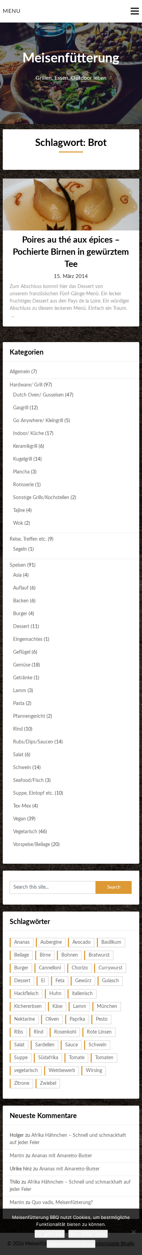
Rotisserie (23, 484)
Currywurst (110, 968)
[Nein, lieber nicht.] (133, 1231)
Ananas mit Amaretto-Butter (62, 1155)
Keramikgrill (25, 446)
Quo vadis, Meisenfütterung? (62, 1202)
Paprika (77, 1019)
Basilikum (111, 942)
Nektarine (24, 1019)
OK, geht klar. (49, 1234)
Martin (17, 1155)
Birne (45, 955)
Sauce (71, 1045)
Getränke (22, 678)
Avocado (81, 942)
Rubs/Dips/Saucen (33, 742)
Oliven (52, 1019)
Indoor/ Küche (28, 433)
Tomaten (104, 1057)
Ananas (22, 942)
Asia (17, 575)
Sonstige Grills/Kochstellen (41, 497)
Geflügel (21, 652)
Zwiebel (48, 1083)
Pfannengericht (29, 716)
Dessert (21, 626)
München (107, 1006)
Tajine (19, 510)
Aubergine (51, 942)
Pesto (102, 1019)
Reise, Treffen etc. (28, 539)
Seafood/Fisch (28, 780)
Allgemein (20, 371)
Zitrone (21, 1083)
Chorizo (80, 968)
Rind (18, 729)
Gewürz (83, 980)
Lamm (19, 690)
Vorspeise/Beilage (31, 844)
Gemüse (21, 665)
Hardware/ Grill (26, 385)
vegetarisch (26, 1070)
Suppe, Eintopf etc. (33, 793)
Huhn (55, 993)
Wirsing (94, 1070)
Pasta (18, 703)
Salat (18, 754)
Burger (20, 613)
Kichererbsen (28, 1006)
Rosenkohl (65, 1032)
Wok (18, 523)
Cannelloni (50, 968)
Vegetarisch (25, 831)
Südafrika (48, 1057)
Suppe (21, 1057)
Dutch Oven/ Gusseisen (38, 395)
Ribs (18, 1032)
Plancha (21, 472)
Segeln (20, 549)
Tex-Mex (22, 806)
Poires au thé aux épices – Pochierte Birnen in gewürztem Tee (71, 252)
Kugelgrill (22, 459)
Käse (57, 1006)
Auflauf (21, 588)
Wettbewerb (62, 1070)
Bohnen (69, 955)
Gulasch (110, 980)
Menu (12, 11)
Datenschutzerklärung (71, 1244)
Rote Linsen (99, 1032)
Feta (59, 980)
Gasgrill (20, 408)
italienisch (82, 993)
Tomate (76, 1057)
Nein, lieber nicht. (88, 1234)
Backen (21, 601)
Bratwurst (99, 955)
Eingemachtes (27, 639)
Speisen (18, 565)
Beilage (21, 955)
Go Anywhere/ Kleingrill (38, 420)
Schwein (22, 767)
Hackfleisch (26, 993)
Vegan (19, 819)
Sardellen (44, 1045)
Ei (43, 980)
